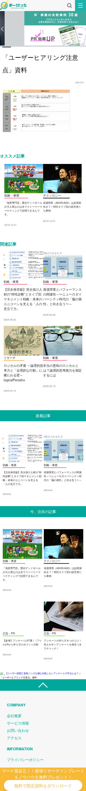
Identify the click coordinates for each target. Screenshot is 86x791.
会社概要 (14, 715)
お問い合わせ (18, 730)
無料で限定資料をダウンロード (43, 785)
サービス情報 (18, 723)
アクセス (14, 737)
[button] (2, 29)
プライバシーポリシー (25, 759)
